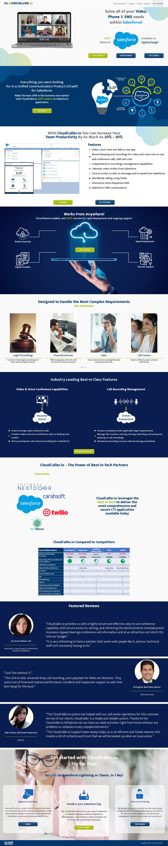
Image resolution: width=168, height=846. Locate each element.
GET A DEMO (154, 55)
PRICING (63, 202)
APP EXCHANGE (126, 55)
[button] (80, 367)
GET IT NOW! (98, 55)
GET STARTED (85, 249)
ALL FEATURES (105, 202)
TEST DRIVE (140, 824)
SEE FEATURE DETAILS (84, 451)
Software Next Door (158, 843)
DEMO (27, 824)
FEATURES (42, 110)
